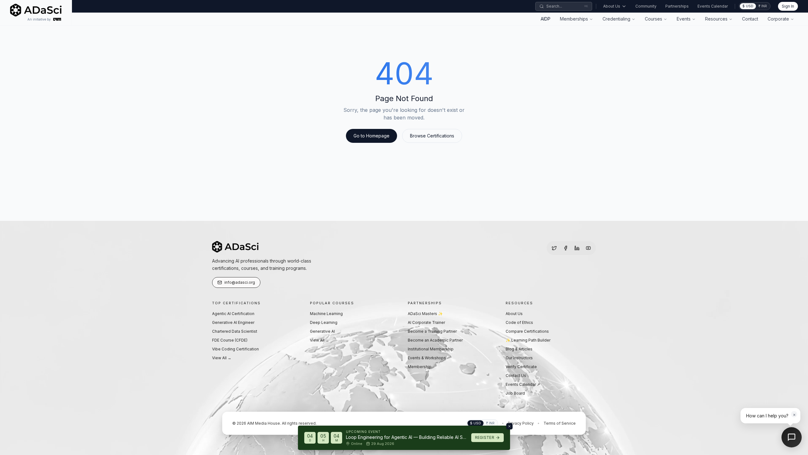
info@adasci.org (239, 282)
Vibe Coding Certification (235, 349)
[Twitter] (554, 248)
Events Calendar (713, 6)
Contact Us (516, 375)
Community (645, 6)
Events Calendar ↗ (523, 384)
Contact (750, 18)
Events (684, 18)
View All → (221, 357)
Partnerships (677, 6)
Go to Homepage (371, 135)
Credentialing (616, 18)
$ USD (747, 6)
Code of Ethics (519, 322)
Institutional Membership (431, 349)
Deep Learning (323, 322)
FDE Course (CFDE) (229, 340)
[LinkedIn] (577, 248)
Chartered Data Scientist (234, 331)
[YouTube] (588, 248)
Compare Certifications (527, 331)
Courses (653, 18)
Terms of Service (560, 423)
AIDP (545, 18)
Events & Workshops (427, 357)
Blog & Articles (519, 349)
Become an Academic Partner (435, 340)
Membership (419, 366)
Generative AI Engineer (233, 322)
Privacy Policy (521, 423)
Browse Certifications (432, 135)
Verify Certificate (521, 366)
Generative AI (322, 331)
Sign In (788, 6)
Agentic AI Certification (233, 313)
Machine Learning (326, 313)
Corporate (778, 18)
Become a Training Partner (432, 331)
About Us (611, 6)
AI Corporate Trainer (426, 322)
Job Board (515, 393)
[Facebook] (566, 248)
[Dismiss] (509, 426)
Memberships (574, 18)
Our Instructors (519, 357)
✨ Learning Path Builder (528, 340)
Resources (716, 18)
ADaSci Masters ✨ (425, 313)
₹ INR (762, 6)
